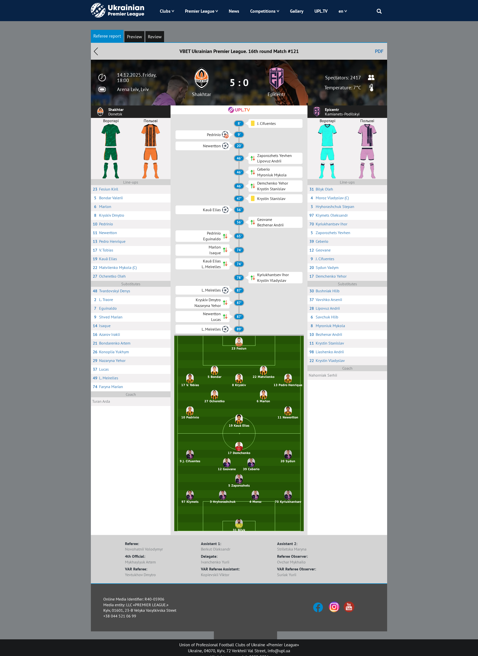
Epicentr (276, 94)
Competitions (263, 11)
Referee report (107, 36)
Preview (134, 37)
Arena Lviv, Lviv (133, 89)
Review (155, 37)
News (234, 11)
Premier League (199, 11)
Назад (96, 51)
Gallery (296, 11)
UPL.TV (321, 11)
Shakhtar (201, 94)
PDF (379, 51)
